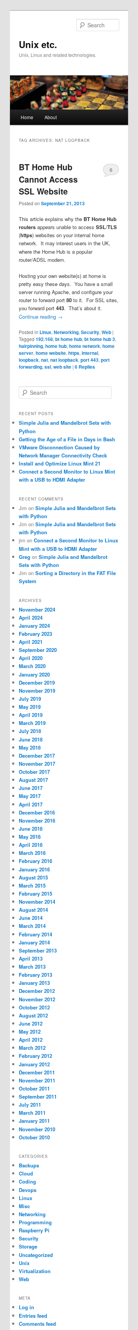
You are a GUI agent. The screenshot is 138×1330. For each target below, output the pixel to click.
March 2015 (32, 885)
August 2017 (33, 779)
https (73, 352)
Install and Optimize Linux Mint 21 (59, 463)
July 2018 (30, 731)
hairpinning (31, 345)
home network (84, 345)
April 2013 (31, 958)
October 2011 (34, 1088)
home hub (56, 345)
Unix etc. (38, 44)
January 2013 (34, 982)
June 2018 (31, 739)
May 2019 (30, 706)
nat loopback (64, 359)
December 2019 (37, 682)
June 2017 (31, 787)
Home (27, 117)
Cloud (26, 1173)
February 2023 (35, 633)
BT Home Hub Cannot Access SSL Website (48, 179)
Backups (29, 1165)
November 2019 (37, 690)
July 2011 (30, 1104)
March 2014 (32, 925)
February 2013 (35, 974)
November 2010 (37, 1129)
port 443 (89, 359)
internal (90, 352)
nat (44, 359)
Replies (85, 366)
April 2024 (31, 617)
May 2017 (30, 796)
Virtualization (35, 1271)
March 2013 (32, 966)
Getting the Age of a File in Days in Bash (67, 439)
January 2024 (34, 625)
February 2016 (35, 860)
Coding (27, 1181)
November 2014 (37, 901)
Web (106, 332)
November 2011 (37, 1080)
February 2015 (35, 893)
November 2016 (37, 820)
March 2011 (32, 1112)
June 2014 (31, 917)
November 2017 (37, 763)
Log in (26, 1307)
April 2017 (31, 804)
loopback (29, 359)
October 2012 (34, 1007)
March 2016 (32, 852)
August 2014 (33, 909)
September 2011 (38, 1096)
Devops (27, 1190)
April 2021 (31, 641)
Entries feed (33, 1315)
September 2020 (38, 649)
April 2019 (31, 714)
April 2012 (31, 1039)
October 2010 (34, 1137)
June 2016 (31, 828)
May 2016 (30, 836)
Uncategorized (36, 1255)
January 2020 (34, 674)
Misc (24, 1206)
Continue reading (40, 316)
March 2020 (32, 666)
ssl (47, 366)
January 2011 (34, 1120)
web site (62, 366)
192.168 (44, 339)
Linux (45, 332)
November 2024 (37, 609)
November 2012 (37, 999)
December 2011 (37, 1072)
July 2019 (30, 698)
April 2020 (31, 658)
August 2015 (33, 877)
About (50, 117)
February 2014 (35, 934)
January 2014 (34, 942)
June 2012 (31, 1023)
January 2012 (34, 1064)
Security (90, 332)
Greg (24, 556)
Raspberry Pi (34, 1230)
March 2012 (32, 1047)
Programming (35, 1222)
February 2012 (35, 1055)
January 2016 (34, 869)
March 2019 (32, 723)
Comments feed (37, 1323)
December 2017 (37, 755)
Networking (66, 332)
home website (51, 352)
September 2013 (38, 950)
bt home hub (68, 339)
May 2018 (30, 747)
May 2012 (30, 1031)
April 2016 (31, 844)
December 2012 (37, 990)
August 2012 (33, 1015)
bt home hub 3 (99, 339)
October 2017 (34, 771)
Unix (24, 1263)
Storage (28, 1246)
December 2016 (37, 812)
